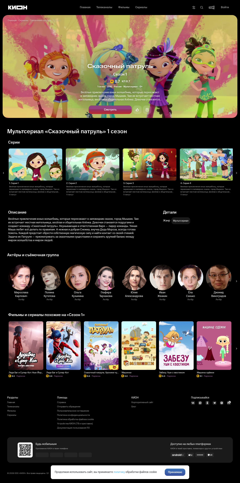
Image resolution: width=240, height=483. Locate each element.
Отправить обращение (68, 406)
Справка (61, 402)
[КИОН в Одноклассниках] (208, 403)
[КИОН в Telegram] (215, 403)
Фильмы (11, 410)
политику (119, 472)
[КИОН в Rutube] (230, 403)
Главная (12, 20)
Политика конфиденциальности (73, 415)
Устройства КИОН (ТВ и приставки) (75, 423)
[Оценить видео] (137, 109)
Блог (133, 406)
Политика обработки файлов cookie (75, 419)
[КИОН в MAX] (201, 403)
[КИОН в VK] (194, 403)
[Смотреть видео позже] (147, 109)
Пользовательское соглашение (73, 410)
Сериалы (23, 20)
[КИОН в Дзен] (223, 403)
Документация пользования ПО (73, 427)
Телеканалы (13, 406)
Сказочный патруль (40, 20)
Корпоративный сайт (142, 402)
